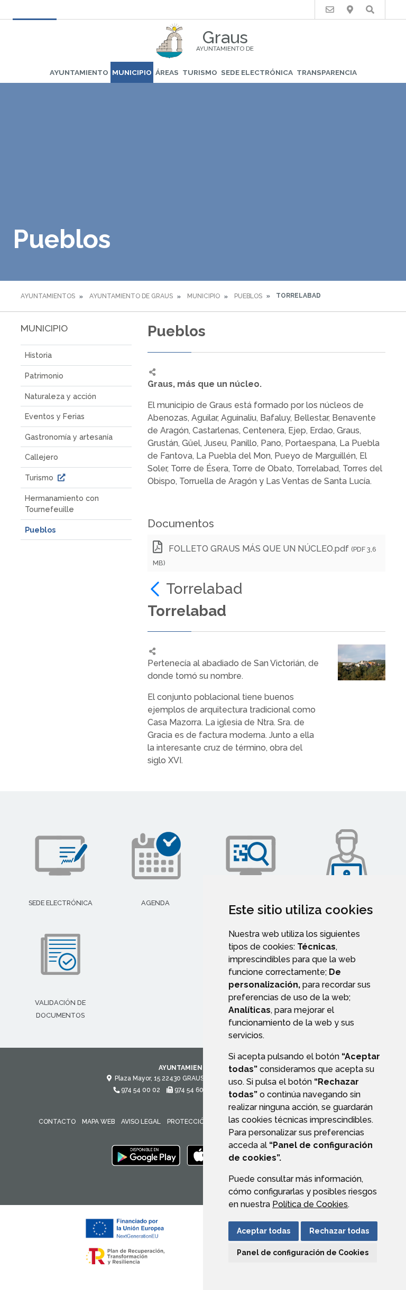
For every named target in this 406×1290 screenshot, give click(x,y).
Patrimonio (44, 375)
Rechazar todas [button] (339, 1231)
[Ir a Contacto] (330, 10)
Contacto (57, 1121)
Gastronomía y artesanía (69, 436)
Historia (38, 354)
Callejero (41, 456)
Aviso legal (141, 1121)
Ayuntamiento (79, 72)
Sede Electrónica (257, 72)
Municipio (132, 72)
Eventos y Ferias (55, 416)
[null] (156, 588)
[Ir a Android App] (146, 1155)
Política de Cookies (310, 1204)
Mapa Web (98, 1121)
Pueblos (248, 296)
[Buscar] (370, 10)
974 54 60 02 (193, 1090)
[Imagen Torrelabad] (361, 662)
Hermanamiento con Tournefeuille (62, 504)
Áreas (167, 72)
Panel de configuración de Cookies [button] (302, 1252)
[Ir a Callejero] (350, 10)
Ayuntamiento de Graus (131, 296)
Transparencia (327, 72)
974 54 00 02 (139, 1090)
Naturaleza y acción (60, 396)
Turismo (199, 72)
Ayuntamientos (48, 296)
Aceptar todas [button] (263, 1231)
